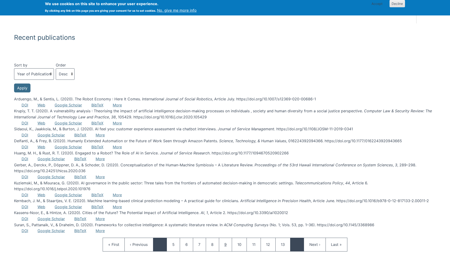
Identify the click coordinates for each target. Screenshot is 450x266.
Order (61, 65)
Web (41, 105)
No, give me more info (177, 10)
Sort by (20, 65)
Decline (397, 4)
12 (270, 244)
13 (285, 244)
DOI (25, 105)
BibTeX (97, 105)
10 (241, 244)
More (117, 105)
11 (256, 244)
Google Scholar (68, 105)
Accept (376, 4)
